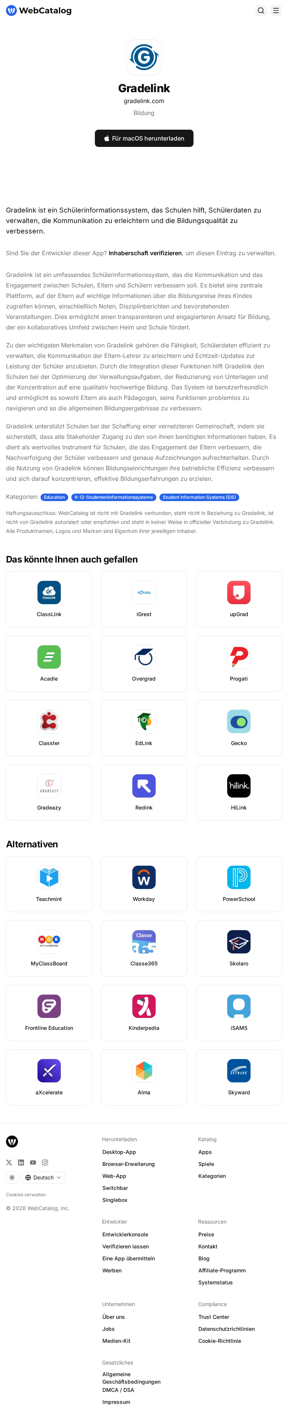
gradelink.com (144, 101)
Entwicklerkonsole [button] (125, 1234)
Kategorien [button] (212, 1176)
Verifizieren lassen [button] (125, 1246)
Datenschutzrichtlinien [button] (226, 1329)
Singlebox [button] (115, 1200)
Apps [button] (205, 1152)
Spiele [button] (206, 1164)
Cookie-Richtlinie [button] (219, 1341)
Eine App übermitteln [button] (128, 1258)
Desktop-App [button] (119, 1152)
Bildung (144, 113)
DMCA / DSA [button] (118, 1390)
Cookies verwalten (26, 1194)
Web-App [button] (114, 1176)
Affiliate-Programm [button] (222, 1270)
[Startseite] (38, 10)
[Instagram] (45, 1163)
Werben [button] (112, 1270)
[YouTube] (33, 1163)
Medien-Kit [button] (116, 1341)
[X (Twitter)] (9, 1163)
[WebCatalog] (12, 1142)
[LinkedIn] (21, 1163)
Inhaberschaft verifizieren (145, 253)
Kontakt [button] (208, 1246)
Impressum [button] (116, 1402)
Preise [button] (206, 1234)
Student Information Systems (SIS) (199, 497)
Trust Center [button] (213, 1317)
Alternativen (32, 844)
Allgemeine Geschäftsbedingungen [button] (131, 1378)
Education (54, 497)
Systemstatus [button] (215, 1282)
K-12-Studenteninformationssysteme (114, 497)
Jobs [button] (108, 1329)
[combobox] (43, 1178)
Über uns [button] (113, 1317)
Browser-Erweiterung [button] (128, 1164)
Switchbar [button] (115, 1188)
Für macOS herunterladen (148, 138)
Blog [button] (204, 1258)
